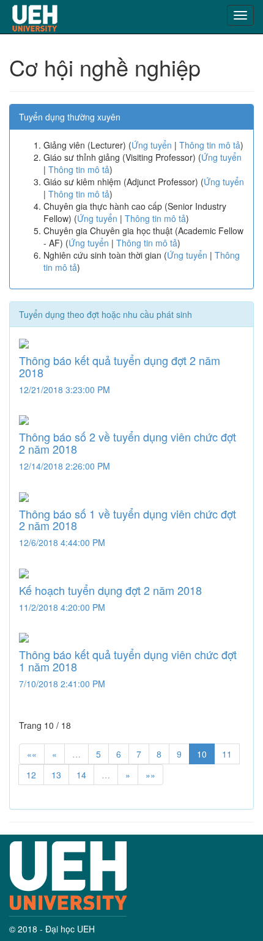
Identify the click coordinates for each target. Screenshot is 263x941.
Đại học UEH (70, 929)
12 (31, 775)
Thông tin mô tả (209, 145)
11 (227, 754)
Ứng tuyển (152, 145)
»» (150, 775)
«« (32, 754)
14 (81, 775)
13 (56, 775)
